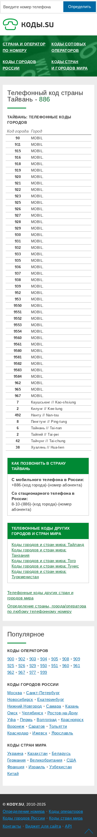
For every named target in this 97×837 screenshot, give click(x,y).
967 (21, 672)
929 (32, 665)
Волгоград (47, 719)
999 (43, 672)
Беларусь (61, 753)
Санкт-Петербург (43, 692)
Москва (14, 692)
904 (43, 659)
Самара (53, 706)
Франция (15, 767)
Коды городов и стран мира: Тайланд (48, 544)
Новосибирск (20, 699)
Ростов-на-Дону (62, 713)
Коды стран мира (66, 818)
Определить (79, 6)
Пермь (26, 719)
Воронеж (15, 726)
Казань (72, 706)
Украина (15, 753)
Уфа (11, 719)
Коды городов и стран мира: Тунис (45, 566)
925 (10, 665)
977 (32, 672)
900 (10, 659)
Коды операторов (66, 811)
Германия (16, 760)
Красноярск (72, 719)
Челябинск (32, 713)
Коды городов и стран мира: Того (44, 560)
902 (21, 659)
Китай (13, 773)
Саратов (37, 726)
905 (54, 659)
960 (65, 665)
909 (76, 659)
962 (10, 672)
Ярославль (62, 733)
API (68, 826)
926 (21, 665)
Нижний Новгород (24, 706)
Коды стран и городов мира (69, 65)
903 (32, 659)
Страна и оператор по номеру (24, 47)
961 (76, 665)
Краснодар (17, 733)
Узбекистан (60, 767)
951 (54, 665)
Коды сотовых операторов (68, 47)
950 (43, 665)
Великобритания (46, 760)
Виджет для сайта (43, 826)
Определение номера (24, 811)
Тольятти (58, 726)
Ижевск (39, 733)
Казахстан (37, 753)
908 (65, 659)
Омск (12, 713)
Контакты (12, 826)
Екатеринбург (50, 699)
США (71, 760)
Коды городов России (19, 65)
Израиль (37, 767)
